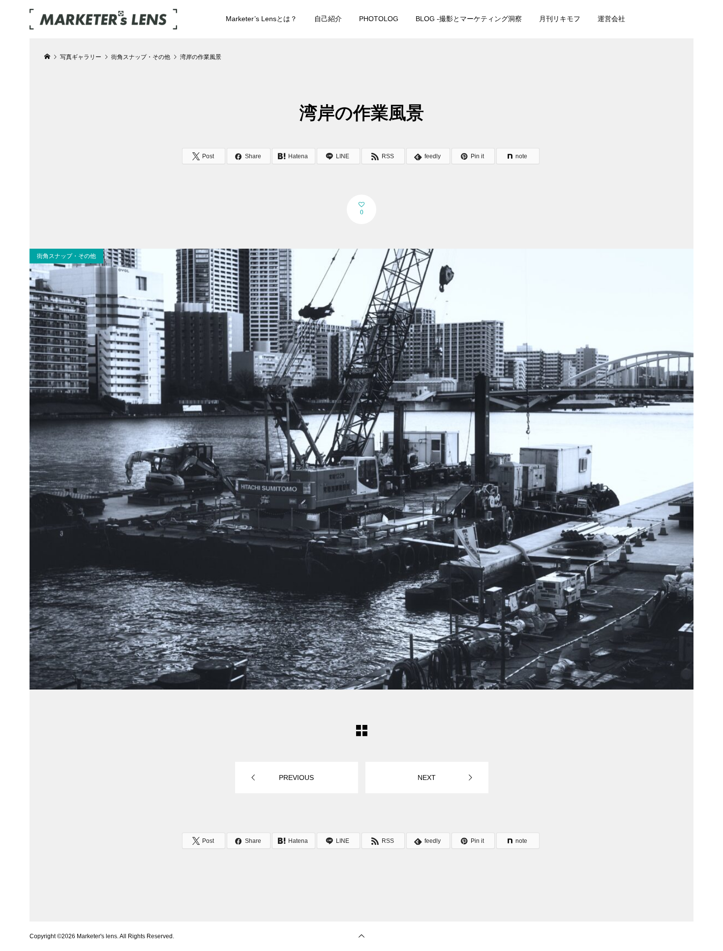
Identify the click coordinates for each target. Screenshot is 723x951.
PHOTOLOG (378, 19)
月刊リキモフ (559, 19)
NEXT (427, 777)
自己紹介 (328, 19)
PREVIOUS (296, 777)
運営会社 (611, 19)
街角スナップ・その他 (66, 256)
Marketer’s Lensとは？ (261, 19)
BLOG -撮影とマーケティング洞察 (469, 19)
